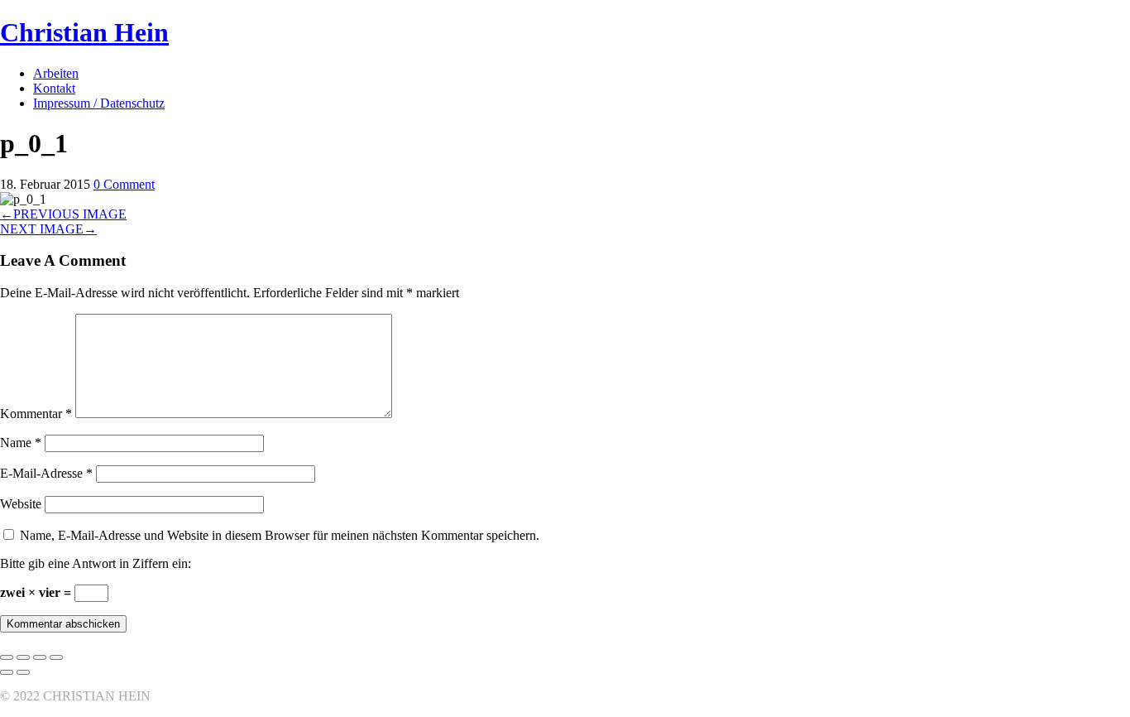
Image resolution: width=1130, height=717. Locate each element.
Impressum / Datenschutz (99, 103)
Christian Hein (84, 32)
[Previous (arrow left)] (6, 672)
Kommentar (36, 414)
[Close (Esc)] (6, 657)
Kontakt (54, 88)
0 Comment (124, 184)
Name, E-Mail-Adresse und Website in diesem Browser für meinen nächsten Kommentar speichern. (279, 535)
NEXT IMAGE (48, 229)
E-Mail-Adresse (46, 473)
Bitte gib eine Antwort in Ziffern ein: (95, 563)
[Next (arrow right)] (23, 672)
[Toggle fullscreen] (39, 657)
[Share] (23, 657)
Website (20, 504)
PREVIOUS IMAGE (63, 214)
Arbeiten (56, 73)
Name (20, 442)
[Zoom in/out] (56, 657)
